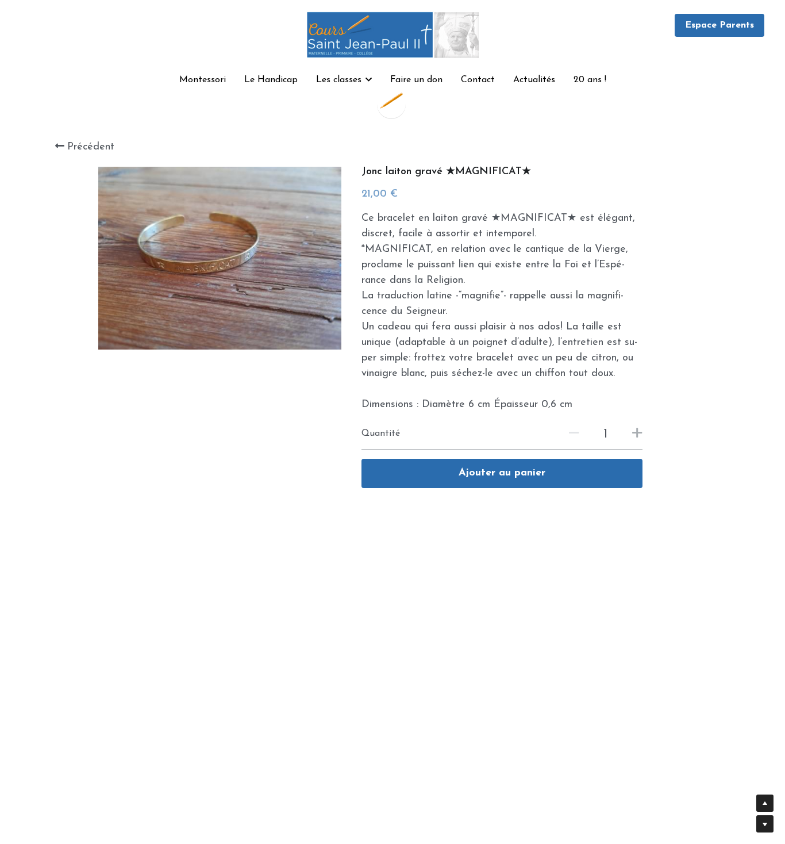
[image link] (392, 34)
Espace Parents (719, 25)
